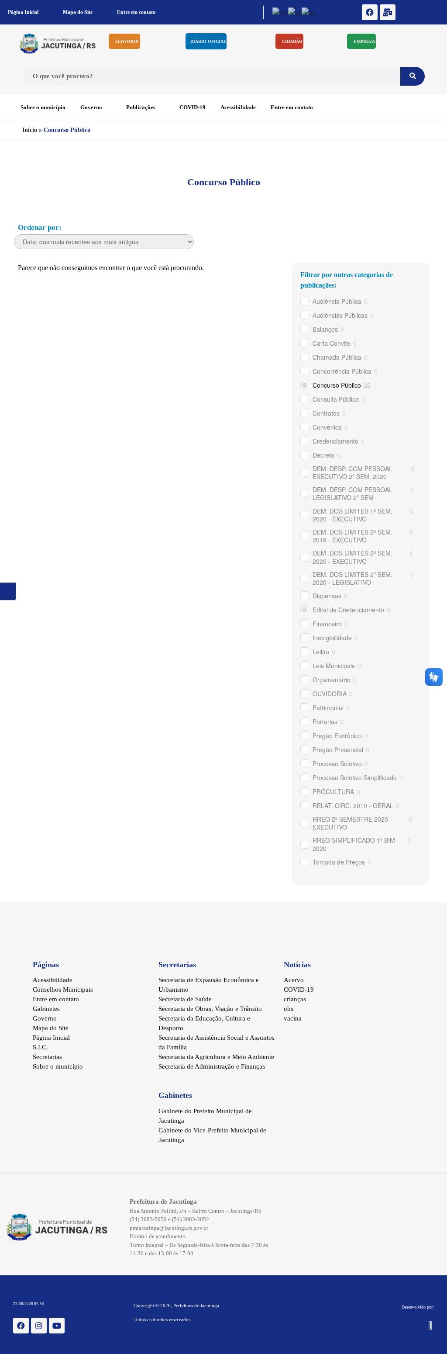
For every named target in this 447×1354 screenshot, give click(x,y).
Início (29, 130)
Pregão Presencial (338, 749)
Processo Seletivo (337, 763)
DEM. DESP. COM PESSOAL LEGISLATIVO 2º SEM (352, 493)
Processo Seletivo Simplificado (355, 777)
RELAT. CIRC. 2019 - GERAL (353, 805)
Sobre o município (43, 107)
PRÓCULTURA (333, 791)
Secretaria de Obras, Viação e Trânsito (210, 1008)
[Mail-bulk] (387, 12)
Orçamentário (332, 680)
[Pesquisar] (412, 76)
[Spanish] (309, 12)
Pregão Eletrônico (337, 735)
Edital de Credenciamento (348, 610)
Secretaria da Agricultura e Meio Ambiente (216, 1056)
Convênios (327, 427)
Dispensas (327, 596)
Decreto (323, 455)
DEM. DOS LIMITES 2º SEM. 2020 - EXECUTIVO (352, 557)
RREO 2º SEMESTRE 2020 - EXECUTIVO (352, 823)
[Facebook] (370, 12)
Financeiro (327, 624)
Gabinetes (46, 1008)
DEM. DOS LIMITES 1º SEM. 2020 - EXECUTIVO (352, 515)
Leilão (321, 652)
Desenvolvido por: (418, 1307)
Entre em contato (136, 12)
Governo (91, 107)
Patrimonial (328, 708)
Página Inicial (23, 12)
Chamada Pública (337, 357)
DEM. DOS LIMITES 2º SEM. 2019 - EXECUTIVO (352, 536)
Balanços (325, 329)
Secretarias (47, 1056)
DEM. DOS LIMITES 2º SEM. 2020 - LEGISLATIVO (352, 578)
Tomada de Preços (339, 862)
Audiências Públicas (340, 315)
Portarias (325, 722)
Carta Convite (332, 343)
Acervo (294, 979)
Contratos (326, 413)
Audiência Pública (337, 301)
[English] (280, 12)
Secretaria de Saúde (185, 999)
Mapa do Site (78, 12)
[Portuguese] (295, 12)
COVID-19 (192, 107)
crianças (295, 999)
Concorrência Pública (342, 371)
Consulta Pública (336, 399)
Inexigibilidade (332, 638)
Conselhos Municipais (63, 989)
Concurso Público (337, 385)
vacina (293, 1018)
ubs (288, 1008)
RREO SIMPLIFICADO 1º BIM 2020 (354, 844)
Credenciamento (335, 441)
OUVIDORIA (330, 694)
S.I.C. (40, 1047)
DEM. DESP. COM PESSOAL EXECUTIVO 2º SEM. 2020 (352, 472)
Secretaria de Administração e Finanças (211, 1066)
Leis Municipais (334, 666)
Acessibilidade (238, 107)
